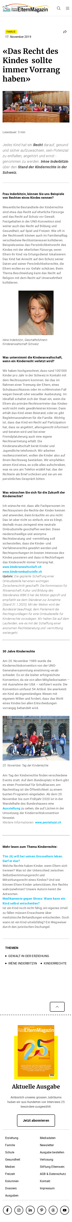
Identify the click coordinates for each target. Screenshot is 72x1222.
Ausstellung (11, 808)
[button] (65, 32)
